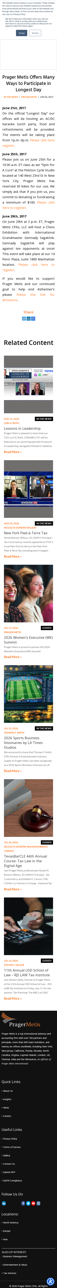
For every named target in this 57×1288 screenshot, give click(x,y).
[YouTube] (33, 1203)
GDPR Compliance (12, 1180)
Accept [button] (22, 33)
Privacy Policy (10, 1138)
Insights (7, 1099)
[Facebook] (33, 319)
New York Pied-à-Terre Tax (26, 532)
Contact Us (9, 1163)
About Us (8, 1090)
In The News (11, 97)
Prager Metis (29, 97)
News (6, 1107)
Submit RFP (9, 1172)
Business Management (15, 1256)
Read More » (13, 452)
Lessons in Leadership (22, 428)
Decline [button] (35, 33)
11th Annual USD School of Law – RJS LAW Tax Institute (27, 972)
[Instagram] (38, 1203)
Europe (6, 1230)
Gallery (6, 1155)
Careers (7, 1115)
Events (46, 627)
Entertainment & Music (15, 1264)
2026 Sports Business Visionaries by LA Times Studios (23, 742)
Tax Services (9, 1273)
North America (10, 1222)
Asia (5, 1239)
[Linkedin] (29, 319)
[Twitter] (24, 319)
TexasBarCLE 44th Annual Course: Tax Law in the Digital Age (25, 861)
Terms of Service (12, 1147)
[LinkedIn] (4, 1203)
